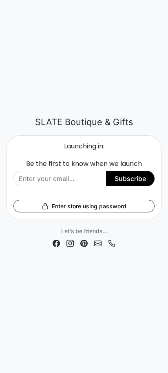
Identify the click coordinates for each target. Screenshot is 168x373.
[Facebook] (56, 243)
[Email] (98, 243)
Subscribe (130, 178)
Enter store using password (89, 206)
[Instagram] (70, 243)
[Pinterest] (84, 243)
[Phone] (112, 243)
